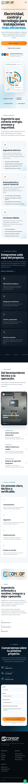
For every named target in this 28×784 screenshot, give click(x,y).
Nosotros (3, 759)
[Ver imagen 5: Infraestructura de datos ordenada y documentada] (8, 423)
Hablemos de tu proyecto (14, 48)
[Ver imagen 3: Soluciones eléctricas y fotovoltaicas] (6, 423)
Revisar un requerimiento (7, 271)
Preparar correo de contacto (13, 719)
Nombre (4, 686)
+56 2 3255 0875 (4, 771)
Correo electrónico (6, 699)
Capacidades (3, 755)
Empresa (4, 693)
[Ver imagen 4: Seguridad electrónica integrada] (7, 423)
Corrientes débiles (18, 757)
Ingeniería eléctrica (18, 753)
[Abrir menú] (25, 2)
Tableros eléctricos (18, 759)
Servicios (3, 753)
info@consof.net (4, 767)
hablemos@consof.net (5, 769)
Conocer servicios (13, 43)
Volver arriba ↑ (3, 780)
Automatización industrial (20, 755)
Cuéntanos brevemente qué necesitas (10, 706)
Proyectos (3, 757)
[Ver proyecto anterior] (3, 408)
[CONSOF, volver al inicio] (7, 2)
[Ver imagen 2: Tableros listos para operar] (5, 423)
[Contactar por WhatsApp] (25, 781)
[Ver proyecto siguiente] (24, 408)
